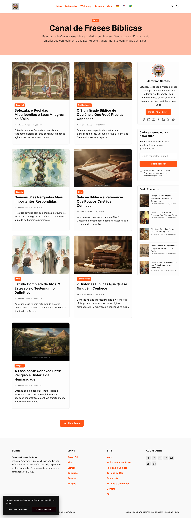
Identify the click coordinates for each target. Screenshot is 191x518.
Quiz (109, 6)
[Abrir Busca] (172, 6)
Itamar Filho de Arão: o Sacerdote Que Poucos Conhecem (161, 198)
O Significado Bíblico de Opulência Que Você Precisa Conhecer (100, 114)
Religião (72, 483)
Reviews (99, 6)
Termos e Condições (118, 483)
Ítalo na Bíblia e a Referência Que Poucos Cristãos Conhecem (100, 201)
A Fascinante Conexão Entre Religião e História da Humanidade (38, 375)
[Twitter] (168, 119)
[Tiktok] (158, 119)
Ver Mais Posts (72, 423)
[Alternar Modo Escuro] (177, 6)
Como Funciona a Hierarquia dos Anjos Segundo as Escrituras (164, 265)
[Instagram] (148, 119)
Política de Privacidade (119, 462)
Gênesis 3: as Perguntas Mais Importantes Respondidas (39, 199)
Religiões (73, 473)
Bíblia (70, 462)
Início (59, 6)
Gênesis (72, 478)
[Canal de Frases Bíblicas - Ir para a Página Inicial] (15, 6)
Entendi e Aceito (43, 509)
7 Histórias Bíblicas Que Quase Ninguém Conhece (102, 286)
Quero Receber (158, 164)
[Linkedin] (163, 119)
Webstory (85, 6)
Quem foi (73, 457)
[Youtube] (153, 119)
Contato (111, 488)
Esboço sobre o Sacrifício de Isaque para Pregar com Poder (164, 248)
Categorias (71, 6)
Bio (108, 494)
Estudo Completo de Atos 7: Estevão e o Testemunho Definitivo (37, 288)
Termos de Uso (115, 473)
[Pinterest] (173, 119)
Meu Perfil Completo (158, 112)
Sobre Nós (112, 478)
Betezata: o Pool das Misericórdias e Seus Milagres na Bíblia (39, 114)
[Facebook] (143, 119)
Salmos (72, 467)
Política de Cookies (117, 467)
